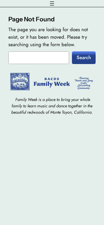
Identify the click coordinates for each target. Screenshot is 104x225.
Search (84, 57)
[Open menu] (52, 3)
